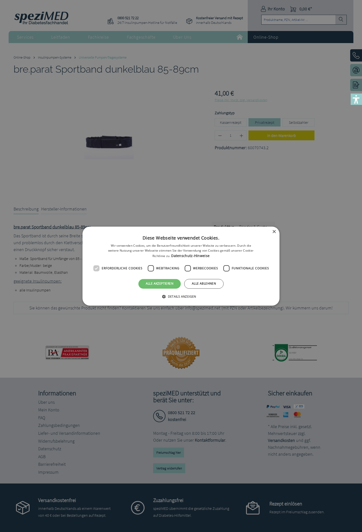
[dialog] (181, 266)
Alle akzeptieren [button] (159, 284)
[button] (181, 296)
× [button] (274, 232)
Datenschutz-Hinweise (190, 256)
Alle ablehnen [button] (204, 284)
